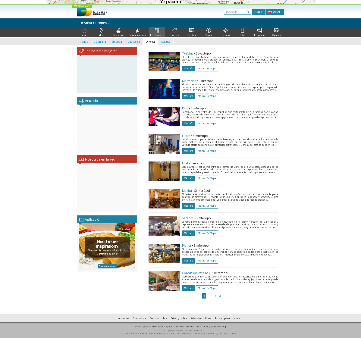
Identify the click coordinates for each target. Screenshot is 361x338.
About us (123, 318)
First (185, 163)
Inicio (84, 35)
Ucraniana (100, 41)
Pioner (186, 245)
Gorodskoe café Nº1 (196, 273)
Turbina (187, 53)
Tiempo (225, 35)
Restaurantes (157, 35)
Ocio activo (118, 35)
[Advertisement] (107, 128)
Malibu (187, 191)
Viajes (209, 35)
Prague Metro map (218, 326)
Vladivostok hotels (176, 326)
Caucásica (134, 41)
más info (188, 68)
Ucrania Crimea (93, 22)
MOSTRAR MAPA (82, 6)
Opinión (276, 35)
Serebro (187, 218)
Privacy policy (179, 318)
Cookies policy (158, 318)
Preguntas (259, 35)
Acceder (258, 11)
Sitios (101, 35)
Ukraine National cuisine (197, 326)
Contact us (139, 318)
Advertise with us (200, 318)
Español (275, 12)
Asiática (166, 41)
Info (242, 35)
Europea (117, 41)
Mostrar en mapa (207, 68)
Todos (84, 41)
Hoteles (175, 35)
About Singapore (159, 326)
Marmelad (189, 81)
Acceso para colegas (227, 318)
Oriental (150, 41)
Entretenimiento (137, 35)
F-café (186, 136)
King (185, 108)
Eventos (191, 35)
